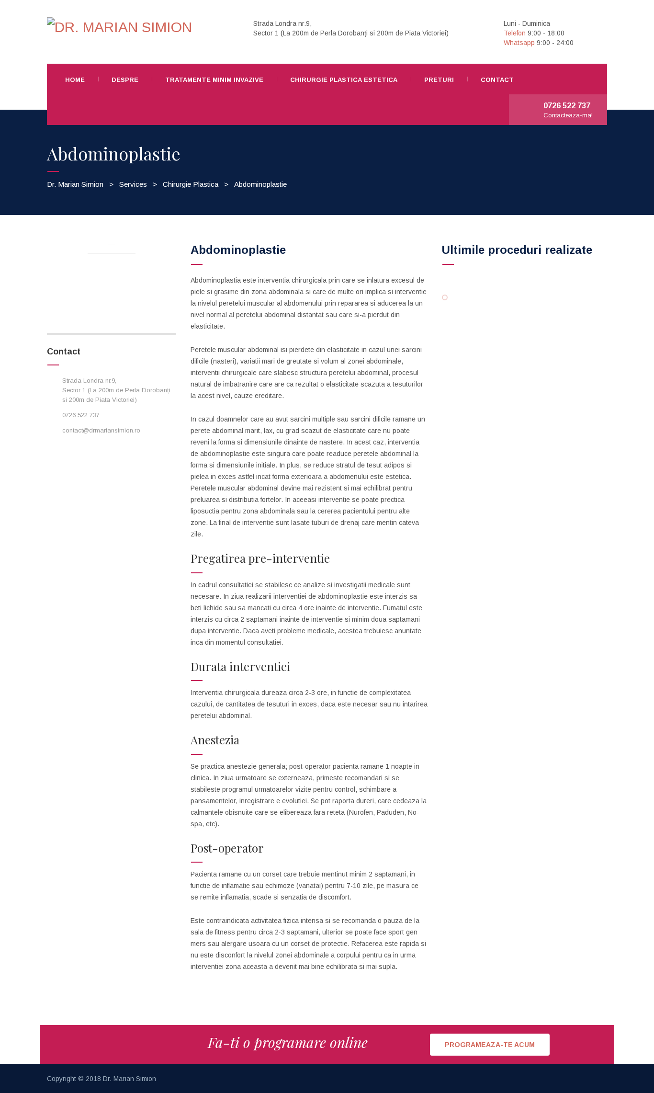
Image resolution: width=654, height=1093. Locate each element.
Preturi (439, 79)
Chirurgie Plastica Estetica (343, 79)
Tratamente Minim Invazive (214, 79)
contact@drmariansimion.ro (101, 430)
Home (75, 79)
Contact (497, 79)
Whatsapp (519, 42)
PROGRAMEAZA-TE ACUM (490, 1044)
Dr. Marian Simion (129, 1078)
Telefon (515, 33)
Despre (125, 79)
